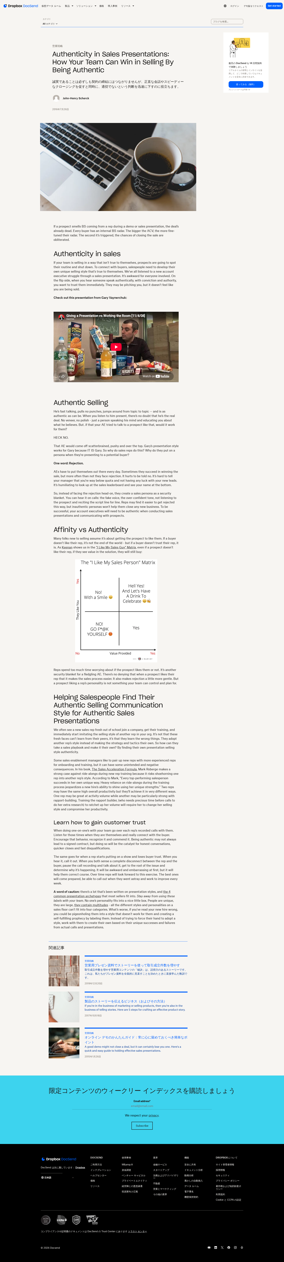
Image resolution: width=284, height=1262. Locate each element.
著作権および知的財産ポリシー (228, 1187)
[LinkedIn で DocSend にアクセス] (215, 1248)
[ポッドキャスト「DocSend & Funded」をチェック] (242, 1248)
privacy (153, 1115)
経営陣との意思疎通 (132, 1186)
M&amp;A (127, 1164)
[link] (234, 6)
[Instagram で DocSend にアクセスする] (235, 1248)
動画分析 (189, 1175)
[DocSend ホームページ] (58, 1159)
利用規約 (220, 1194)
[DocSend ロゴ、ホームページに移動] (20, 6)
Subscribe (142, 1125)
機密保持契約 (191, 1197)
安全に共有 (190, 1164)
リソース (95, 1186)
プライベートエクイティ (134, 1180)
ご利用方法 (96, 1164)
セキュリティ (223, 1175)
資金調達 (126, 1170)
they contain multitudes (91, 905)
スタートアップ (161, 1170)
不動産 (156, 1183)
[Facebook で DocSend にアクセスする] (228, 1248)
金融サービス (160, 1164)
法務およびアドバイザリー (165, 1177)
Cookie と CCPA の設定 (228, 1199)
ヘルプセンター (98, 1175)
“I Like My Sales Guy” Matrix (116, 547)
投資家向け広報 (130, 1191)
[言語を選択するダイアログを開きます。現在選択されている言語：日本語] (225, 6)
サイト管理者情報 (225, 1164)
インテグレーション (100, 1170)
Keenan (67, 547)
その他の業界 (160, 1194)
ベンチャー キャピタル (133, 1175)
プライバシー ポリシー (227, 1180)
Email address (142, 1101)
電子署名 (189, 1191)
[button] (246, 84)
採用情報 (220, 1170)
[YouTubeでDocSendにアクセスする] (209, 1248)
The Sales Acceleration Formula (114, 769)
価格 (92, 1180)
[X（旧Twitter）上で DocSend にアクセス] (222, 1248)
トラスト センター (137, 1231)
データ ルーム (191, 1186)
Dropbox (80, 1167)
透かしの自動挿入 (193, 1180)
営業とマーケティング (164, 1188)
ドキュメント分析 (193, 1170)
